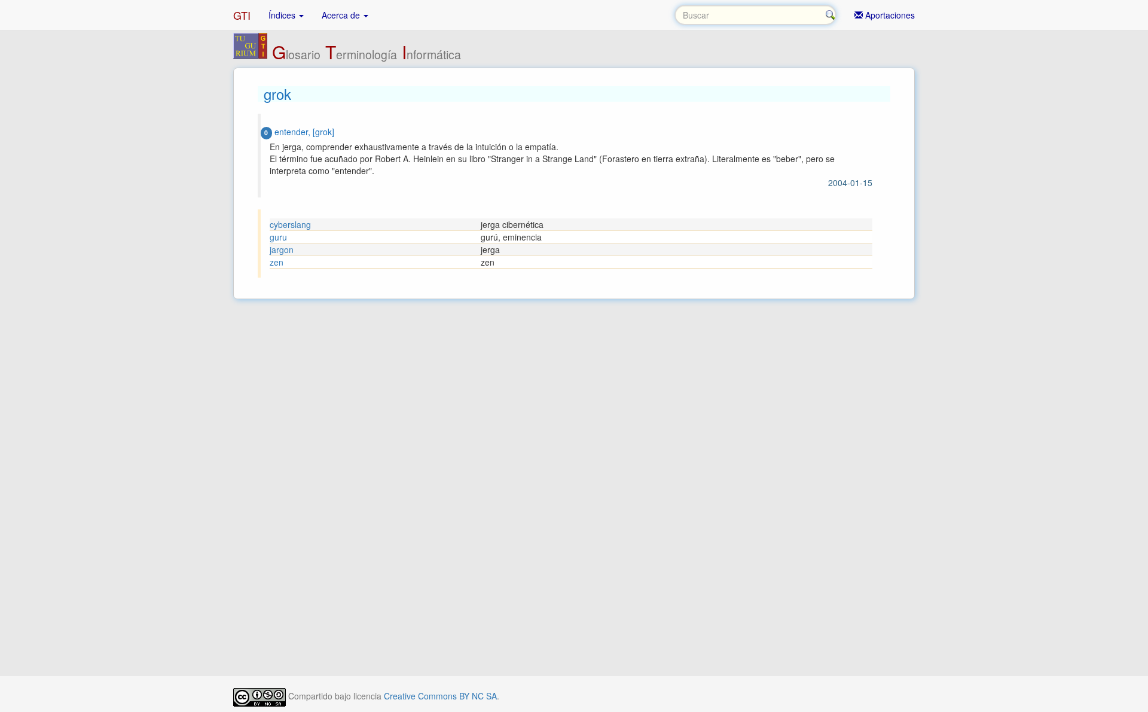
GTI (242, 15)
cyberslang (290, 224)
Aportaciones (889, 15)
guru (278, 237)
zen (276, 262)
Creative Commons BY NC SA (440, 696)
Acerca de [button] (342, 15)
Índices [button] (283, 15)
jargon (282, 249)
